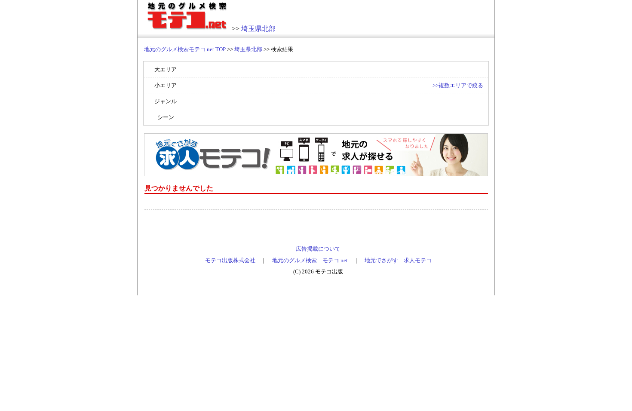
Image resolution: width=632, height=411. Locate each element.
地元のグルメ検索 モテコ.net (310, 260)
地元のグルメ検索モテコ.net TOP (185, 49)
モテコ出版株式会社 (230, 260)
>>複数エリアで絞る (458, 85)
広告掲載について (318, 248)
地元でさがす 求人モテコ (398, 260)
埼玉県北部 (258, 28)
